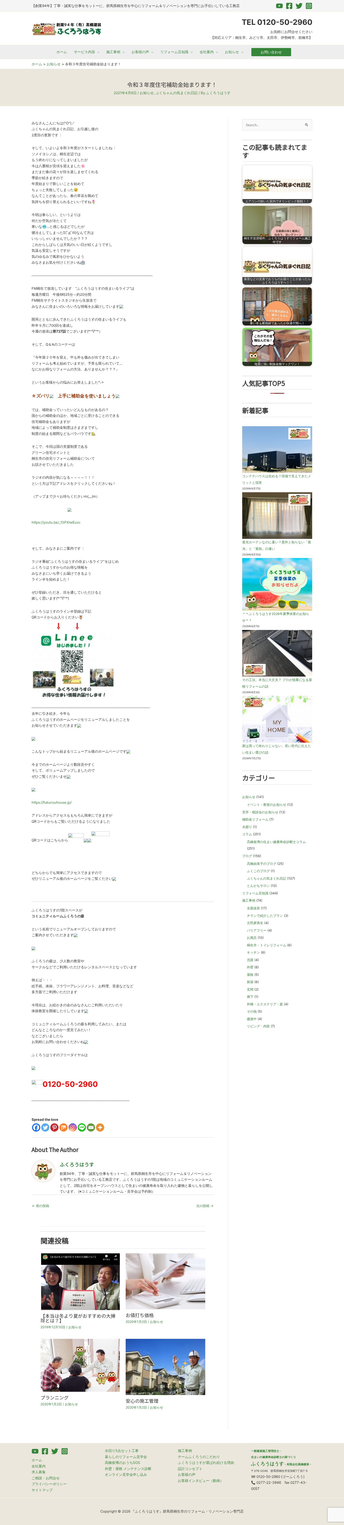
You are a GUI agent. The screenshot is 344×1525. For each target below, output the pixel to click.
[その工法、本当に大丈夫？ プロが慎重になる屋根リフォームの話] (277, 653)
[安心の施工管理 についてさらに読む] (165, 1366)
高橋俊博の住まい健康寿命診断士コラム (276, 842)
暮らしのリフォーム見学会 (126, 1457)
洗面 (250, 960)
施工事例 (248, 900)
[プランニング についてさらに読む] (80, 1365)
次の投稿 (204, 1206)
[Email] (91, 1127)
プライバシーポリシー (49, 1484)
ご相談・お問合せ (46, 1478)
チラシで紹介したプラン (265, 916)
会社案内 (39, 1466)
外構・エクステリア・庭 (265, 1004)
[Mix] (63, 1127)
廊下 (250, 997)
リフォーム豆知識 (255, 893)
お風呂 (252, 938)
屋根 (250, 975)
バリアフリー (257, 930)
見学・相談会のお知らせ (260, 812)
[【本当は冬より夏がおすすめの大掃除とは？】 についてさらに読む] (80, 1281)
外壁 (250, 967)
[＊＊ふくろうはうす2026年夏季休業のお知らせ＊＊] (277, 584)
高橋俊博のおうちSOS (122, 1462)
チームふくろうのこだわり (199, 1457)
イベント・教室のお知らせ (266, 805)
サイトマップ (42, 1490)
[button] (97, 52)
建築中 (252, 1019)
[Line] (82, 1127)
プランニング (54, 1397)
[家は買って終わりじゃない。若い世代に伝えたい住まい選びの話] (277, 719)
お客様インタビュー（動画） (200, 1480)
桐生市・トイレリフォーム (266, 945)
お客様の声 (186, 1474)
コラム (247, 834)
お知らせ (147, 93)
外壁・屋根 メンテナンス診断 (128, 1468)
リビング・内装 (258, 1026)
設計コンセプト (190, 1468)
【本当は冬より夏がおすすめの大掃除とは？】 (77, 1318)
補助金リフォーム (255, 819)
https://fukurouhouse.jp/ (52, 802)
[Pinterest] (54, 1127)
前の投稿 (40, 1206)
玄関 (250, 989)
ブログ (247, 856)
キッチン (253, 952)
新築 (250, 982)
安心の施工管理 (142, 1400)
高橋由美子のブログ (261, 864)
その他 (252, 1011)
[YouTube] (279, 5)
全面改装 (253, 908)
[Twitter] (299, 5)
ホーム (37, 1460)
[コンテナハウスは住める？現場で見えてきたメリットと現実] (277, 449)
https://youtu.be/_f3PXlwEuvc (56, 522)
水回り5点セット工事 (122, 1450)
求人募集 (39, 1472)
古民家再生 (255, 923)
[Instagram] (308, 5)
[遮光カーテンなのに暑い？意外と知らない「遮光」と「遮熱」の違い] (277, 515)
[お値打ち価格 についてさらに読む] (165, 1281)
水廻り (247, 827)
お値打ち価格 (140, 1315)
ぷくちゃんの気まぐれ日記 (177, 93)
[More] (100, 1127)
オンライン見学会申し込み (126, 1474)
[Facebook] (289, 5)
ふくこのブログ (258, 871)
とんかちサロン (258, 886)
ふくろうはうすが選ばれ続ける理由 (206, 1462)
